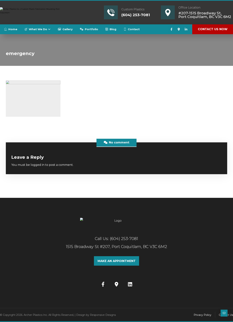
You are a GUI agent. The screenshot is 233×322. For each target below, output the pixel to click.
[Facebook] (171, 29)
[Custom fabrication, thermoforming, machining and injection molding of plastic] (30, 12)
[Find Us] (116, 284)
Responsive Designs (103, 315)
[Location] (178, 29)
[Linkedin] (186, 29)
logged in (37, 165)
